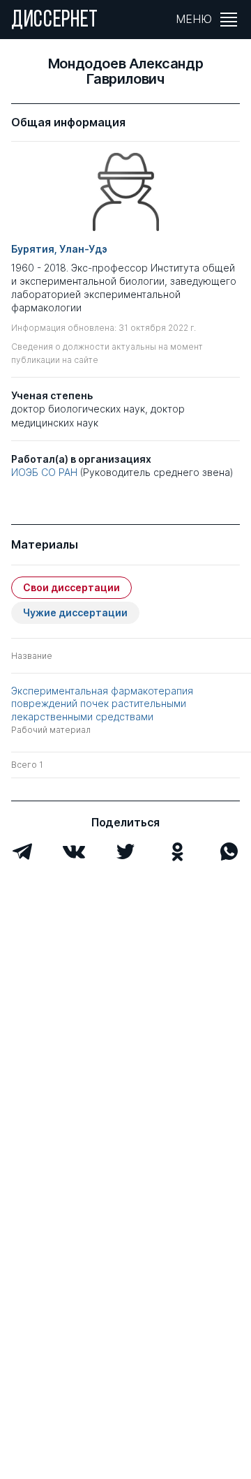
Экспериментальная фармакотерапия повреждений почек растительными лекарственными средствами (102, 703)
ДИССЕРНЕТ (54, 21)
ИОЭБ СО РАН (44, 472)
